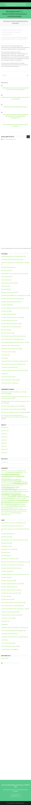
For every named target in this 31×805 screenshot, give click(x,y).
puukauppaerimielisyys (18, 507)
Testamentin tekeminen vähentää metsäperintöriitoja (13, 370)
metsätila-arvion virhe (6, 485)
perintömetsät (16, 502)
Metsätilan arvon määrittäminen (8, 292)
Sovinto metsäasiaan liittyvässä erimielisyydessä (12, 364)
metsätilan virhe (18, 498)
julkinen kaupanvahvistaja (12, 470)
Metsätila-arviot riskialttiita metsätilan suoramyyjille (13, 412)
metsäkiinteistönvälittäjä (11, 480)
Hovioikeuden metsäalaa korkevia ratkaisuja (11, 259)
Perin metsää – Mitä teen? (7, 351)
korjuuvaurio (24, 472)
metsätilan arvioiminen (22, 489)
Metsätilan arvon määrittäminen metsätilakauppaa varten (14, 295)
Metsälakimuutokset (6, 270)
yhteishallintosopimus (6, 514)
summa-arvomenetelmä (6, 511)
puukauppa (11, 508)
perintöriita (24, 502)
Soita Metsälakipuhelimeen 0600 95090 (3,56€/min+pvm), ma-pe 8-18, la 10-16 (15, 4)
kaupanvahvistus (4, 472)
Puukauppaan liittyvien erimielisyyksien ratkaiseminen (13, 361)
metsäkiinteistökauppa (10, 474)
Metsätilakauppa (5, 289)
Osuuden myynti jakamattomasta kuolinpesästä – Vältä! (14, 342)
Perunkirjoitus (24, 39)
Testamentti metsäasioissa (7, 376)
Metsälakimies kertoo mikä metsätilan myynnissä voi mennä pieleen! (15, 98)
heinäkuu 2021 (4, 449)
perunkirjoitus (6, 504)
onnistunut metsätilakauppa (18, 500)
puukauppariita (6, 509)
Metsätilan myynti (5, 311)
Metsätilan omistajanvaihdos (8, 314)
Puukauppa (3, 358)
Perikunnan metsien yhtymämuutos (10, 37)
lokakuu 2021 (4, 440)
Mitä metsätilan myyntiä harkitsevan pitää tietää (12, 336)
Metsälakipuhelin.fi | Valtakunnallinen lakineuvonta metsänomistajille (14, 13)
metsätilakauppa (9, 489)
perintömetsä (6, 502)
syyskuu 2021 (4, 443)
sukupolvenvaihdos (22, 509)
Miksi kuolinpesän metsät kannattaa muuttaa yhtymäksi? (15, 125)
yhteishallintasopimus (17, 513)
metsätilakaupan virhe (10, 487)
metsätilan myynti (15, 496)
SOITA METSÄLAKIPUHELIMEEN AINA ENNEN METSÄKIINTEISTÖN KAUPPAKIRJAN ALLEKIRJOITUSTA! (15, 116)
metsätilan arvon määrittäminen (12, 491)
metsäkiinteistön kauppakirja (13, 476)
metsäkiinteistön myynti (5, 478)
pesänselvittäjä (11, 506)
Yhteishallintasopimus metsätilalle (9, 383)
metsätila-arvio (20, 483)
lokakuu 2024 (4, 433)
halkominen (4, 471)
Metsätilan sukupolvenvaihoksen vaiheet (10, 323)
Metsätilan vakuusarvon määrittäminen (10, 326)
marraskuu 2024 (5, 430)
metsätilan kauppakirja (11, 494)
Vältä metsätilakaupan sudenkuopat (9, 380)
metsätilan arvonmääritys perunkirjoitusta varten (14, 492)
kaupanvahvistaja (22, 470)
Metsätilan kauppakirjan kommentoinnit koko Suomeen (14, 308)
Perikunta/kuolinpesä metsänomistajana (10, 348)
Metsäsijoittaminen (5, 280)
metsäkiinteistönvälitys (7, 482)
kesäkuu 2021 (4, 452)
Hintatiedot (15, 795)
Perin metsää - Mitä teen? (15, 39)
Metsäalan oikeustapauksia (7, 267)
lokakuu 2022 (4, 437)
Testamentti (4, 373)
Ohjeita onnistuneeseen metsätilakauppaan (11, 339)
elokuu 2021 (4, 446)
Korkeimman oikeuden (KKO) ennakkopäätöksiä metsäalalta (15, 262)
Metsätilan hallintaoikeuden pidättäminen (10, 301)
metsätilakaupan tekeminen (16, 485)
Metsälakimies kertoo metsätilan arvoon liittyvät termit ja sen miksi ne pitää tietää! (15, 88)
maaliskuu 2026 (4, 427)
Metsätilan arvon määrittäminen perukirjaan (11, 298)
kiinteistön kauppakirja (14, 472)
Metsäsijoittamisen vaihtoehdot (8, 283)
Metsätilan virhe (5, 330)
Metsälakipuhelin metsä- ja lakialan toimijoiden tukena (13, 273)
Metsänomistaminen (6, 276)
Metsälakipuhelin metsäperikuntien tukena (15, 107)
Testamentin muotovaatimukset (8, 367)
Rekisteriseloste (5, 658)
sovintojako (15, 509)
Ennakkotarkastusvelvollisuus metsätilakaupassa (12, 256)
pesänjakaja (15, 504)
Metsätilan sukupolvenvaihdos (8, 320)
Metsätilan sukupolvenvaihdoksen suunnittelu (11, 317)
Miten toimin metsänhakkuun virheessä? (10, 406)
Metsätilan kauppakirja (6, 305)
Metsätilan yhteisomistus (7, 333)
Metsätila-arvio (4, 286)
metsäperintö (19, 482)
